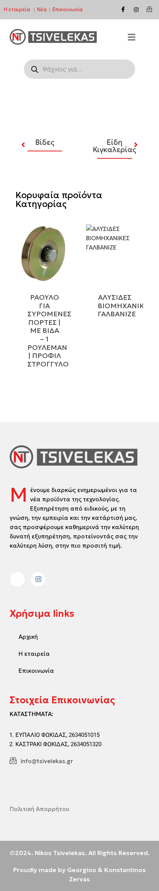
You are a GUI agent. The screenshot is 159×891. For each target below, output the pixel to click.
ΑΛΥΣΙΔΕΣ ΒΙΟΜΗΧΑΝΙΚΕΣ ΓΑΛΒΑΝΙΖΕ (125, 305)
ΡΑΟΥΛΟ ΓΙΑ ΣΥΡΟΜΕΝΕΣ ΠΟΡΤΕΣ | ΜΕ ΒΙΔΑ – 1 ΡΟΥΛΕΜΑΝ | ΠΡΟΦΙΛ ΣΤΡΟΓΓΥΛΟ (49, 330)
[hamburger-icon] (131, 38)
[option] (45, 141)
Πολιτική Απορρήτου (39, 809)
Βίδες (44, 142)
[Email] (149, 9)
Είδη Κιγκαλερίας (114, 146)
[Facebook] (123, 9)
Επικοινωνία (67, 9)
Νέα (42, 9)
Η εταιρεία (17, 9)
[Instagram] (136, 9)
